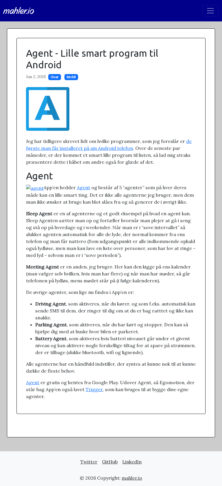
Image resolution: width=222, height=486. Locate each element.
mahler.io (18, 11)
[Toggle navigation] (210, 10)
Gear (55, 77)
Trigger (94, 389)
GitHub (110, 462)
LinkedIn (132, 462)
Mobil (71, 77)
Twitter (88, 462)
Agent (83, 187)
